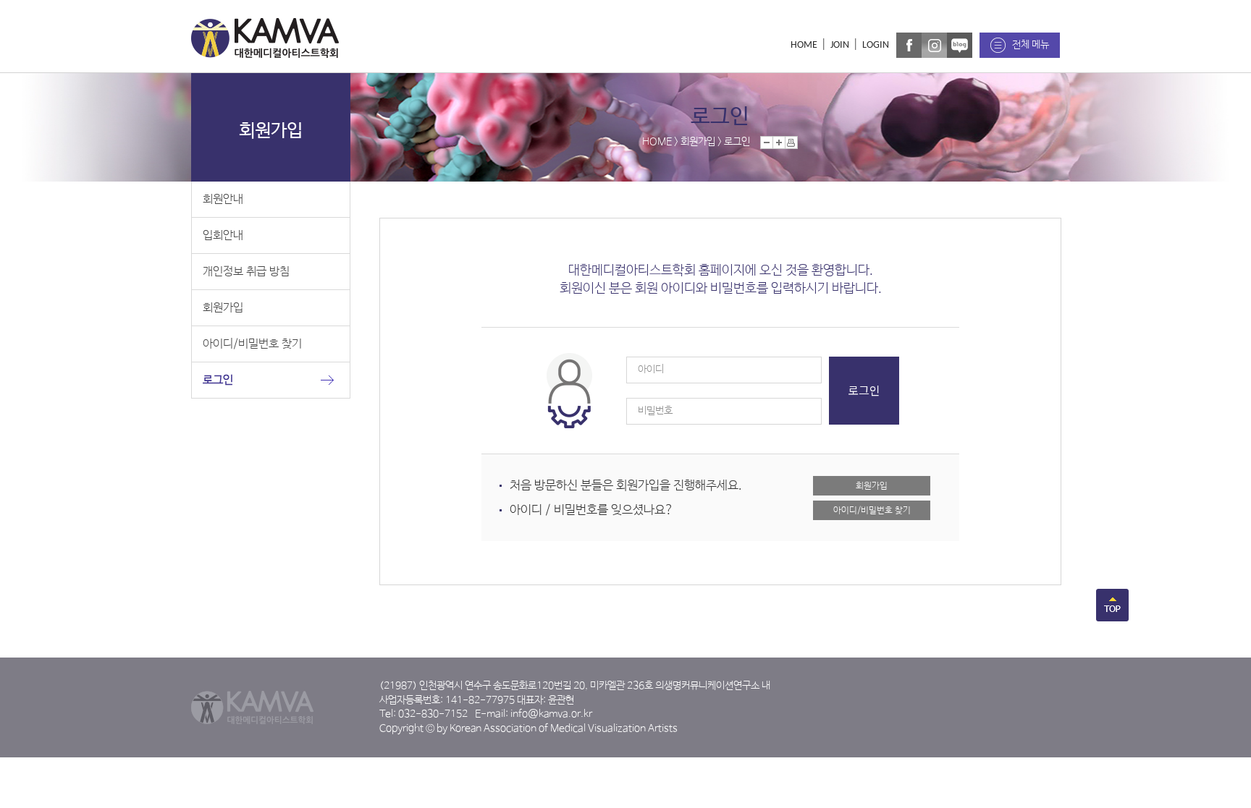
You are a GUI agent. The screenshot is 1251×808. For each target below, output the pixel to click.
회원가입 (223, 308)
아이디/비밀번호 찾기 (252, 344)
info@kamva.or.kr (551, 714)
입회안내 (223, 235)
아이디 (651, 369)
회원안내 (223, 199)
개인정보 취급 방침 (246, 271)
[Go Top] (1112, 618)
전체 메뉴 (1030, 45)
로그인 (218, 380)
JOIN (839, 45)
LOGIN (875, 45)
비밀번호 (655, 411)
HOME (804, 45)
